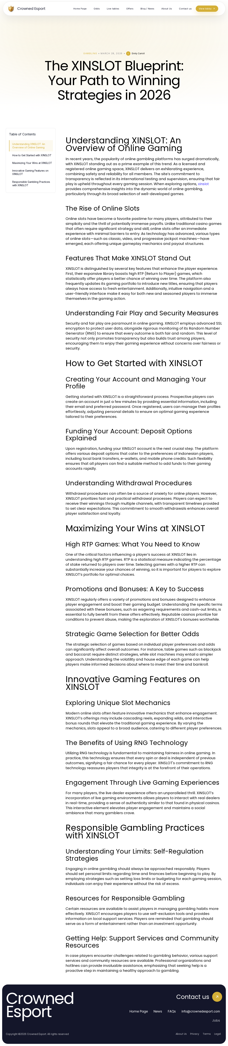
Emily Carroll (138, 53)
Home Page (138, 1011)
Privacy (194, 1034)
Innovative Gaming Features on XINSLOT (30, 172)
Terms (207, 1034)
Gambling (90, 53)
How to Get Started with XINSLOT (31, 155)
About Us (181, 1034)
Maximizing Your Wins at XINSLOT (32, 162)
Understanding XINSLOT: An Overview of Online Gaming (28, 145)
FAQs (172, 1011)
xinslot (203, 184)
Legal (217, 1034)
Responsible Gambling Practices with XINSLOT (31, 183)
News (158, 1011)
